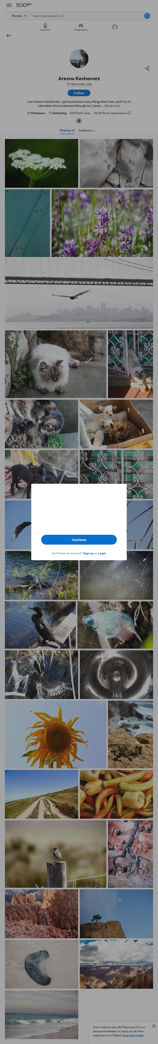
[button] (79, 540)
